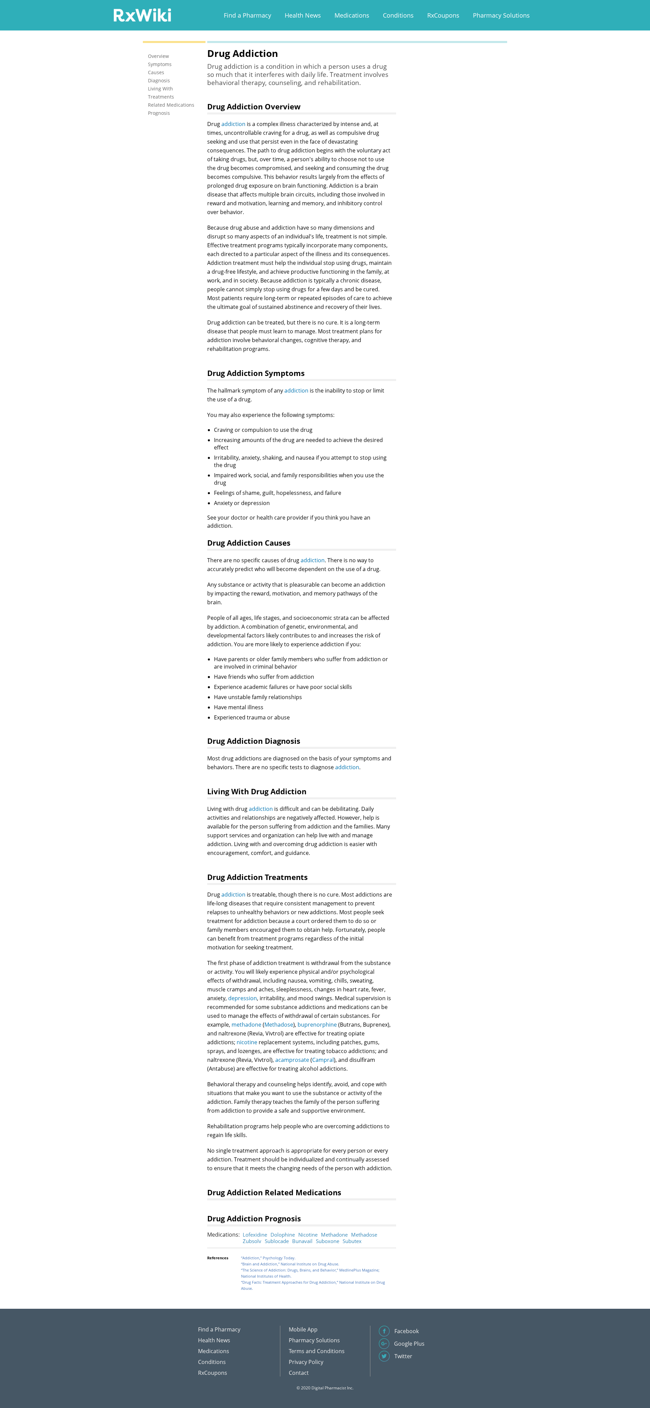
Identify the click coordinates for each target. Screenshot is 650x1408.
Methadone (334, 1235)
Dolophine (282, 1235)
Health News (303, 15)
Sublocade (277, 1241)
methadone (246, 1024)
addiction (233, 124)
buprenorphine (317, 1024)
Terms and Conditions (317, 1351)
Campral (323, 1060)
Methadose (278, 1024)
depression (242, 998)
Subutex (352, 1241)
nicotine (247, 1042)
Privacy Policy (306, 1362)
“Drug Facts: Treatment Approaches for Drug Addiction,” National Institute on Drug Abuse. (313, 1285)
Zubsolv (252, 1241)
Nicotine (308, 1235)
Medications (351, 15)
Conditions (398, 15)
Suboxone (327, 1241)
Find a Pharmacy (247, 15)
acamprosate (292, 1060)
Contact (299, 1373)
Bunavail (302, 1241)
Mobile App (303, 1329)
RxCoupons (443, 15)
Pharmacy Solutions (501, 15)
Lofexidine (255, 1235)
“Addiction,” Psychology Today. (268, 1257)
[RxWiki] (142, 15)
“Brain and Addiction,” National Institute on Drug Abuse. (290, 1263)
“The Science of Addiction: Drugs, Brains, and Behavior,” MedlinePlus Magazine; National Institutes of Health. (310, 1273)
